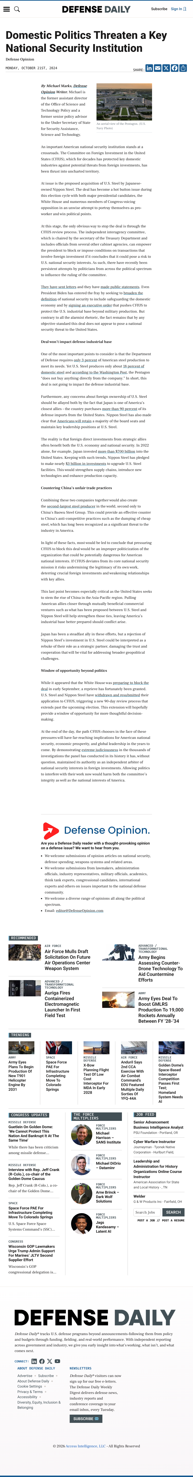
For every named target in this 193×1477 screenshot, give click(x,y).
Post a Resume (173, 1220)
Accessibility (27, 1397)
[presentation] (81, 1134)
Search (173, 1212)
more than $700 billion (116, 451)
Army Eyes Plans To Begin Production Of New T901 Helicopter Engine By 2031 (20, 1075)
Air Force (129, 1057)
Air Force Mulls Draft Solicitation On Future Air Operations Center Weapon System (67, 960)
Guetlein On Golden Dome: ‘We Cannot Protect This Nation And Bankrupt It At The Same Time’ (33, 1134)
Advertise (24, 1376)
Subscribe (159, 9)
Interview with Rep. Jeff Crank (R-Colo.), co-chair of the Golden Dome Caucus (33, 1174)
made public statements (120, 287)
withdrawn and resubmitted (117, 695)
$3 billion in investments (86, 464)
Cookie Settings (29, 1386)
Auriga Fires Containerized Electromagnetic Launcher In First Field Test (62, 1004)
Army (12, 1057)
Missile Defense (90, 1059)
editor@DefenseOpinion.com (79, 911)
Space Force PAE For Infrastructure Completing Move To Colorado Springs (57, 1075)
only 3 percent (85, 360)
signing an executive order (90, 305)
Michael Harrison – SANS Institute (108, 1137)
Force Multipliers (106, 1127)
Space (50, 1057)
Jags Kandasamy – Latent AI (107, 1227)
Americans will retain (74, 421)
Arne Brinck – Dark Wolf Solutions (107, 1196)
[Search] (17, 9)
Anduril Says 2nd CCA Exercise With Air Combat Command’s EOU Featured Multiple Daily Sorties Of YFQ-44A (132, 1080)
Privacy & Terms (30, 1392)
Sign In (177, 9)
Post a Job (146, 1220)
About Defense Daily (33, 1381)
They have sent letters (58, 287)
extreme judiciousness (100, 750)
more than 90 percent (119, 409)
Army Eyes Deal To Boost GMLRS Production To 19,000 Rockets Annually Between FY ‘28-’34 (161, 1010)
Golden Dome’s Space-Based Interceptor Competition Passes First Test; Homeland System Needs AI (171, 1083)
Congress (15, 1241)
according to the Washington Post (99, 372)
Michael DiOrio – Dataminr (108, 1165)
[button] (6, 9)
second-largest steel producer (71, 506)
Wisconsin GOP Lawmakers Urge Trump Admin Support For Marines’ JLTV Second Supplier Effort (31, 1253)
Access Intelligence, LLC (86, 1446)
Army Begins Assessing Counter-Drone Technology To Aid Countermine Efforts (160, 968)
